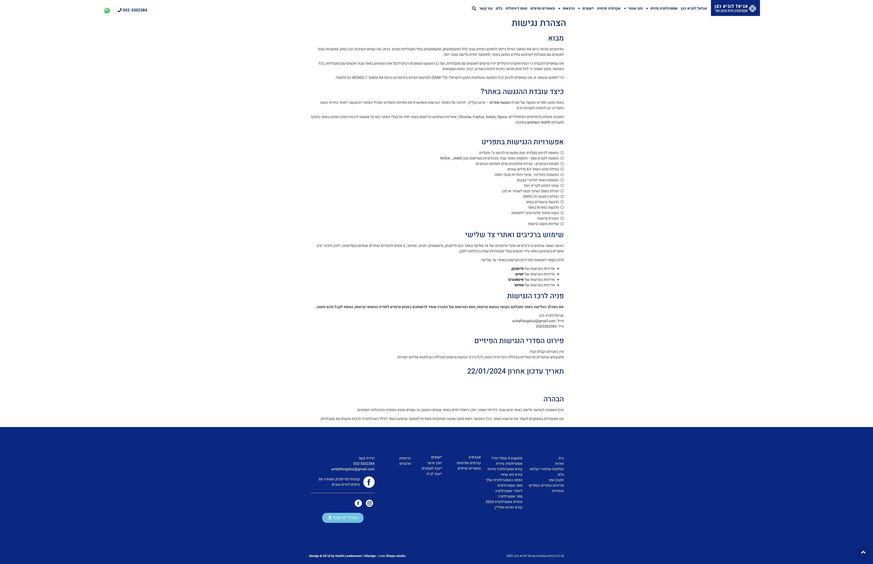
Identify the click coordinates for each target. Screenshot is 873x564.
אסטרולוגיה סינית (664, 8)
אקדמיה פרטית (609, 8)
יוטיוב (519, 274)
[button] (474, 8)
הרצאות (569, 8)
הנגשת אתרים (500, 102)
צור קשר (485, 8)
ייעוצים (588, 8)
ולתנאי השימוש (538, 122)
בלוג (499, 8)
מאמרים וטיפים (542, 8)
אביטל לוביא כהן (694, 8)
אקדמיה (475, 457)
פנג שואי (635, 8)
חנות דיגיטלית (516, 8)
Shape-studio (396, 556)
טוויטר (519, 285)
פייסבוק (517, 268)
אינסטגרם (516, 279)
